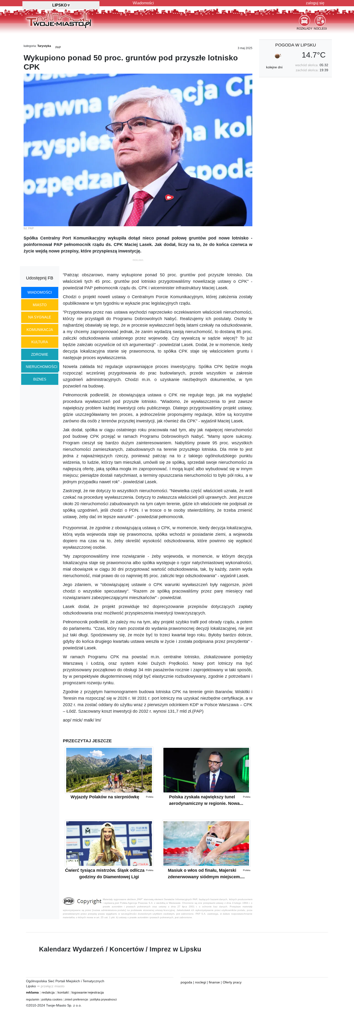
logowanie (79, 992)
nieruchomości (41, 367)
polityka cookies (51, 999)
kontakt (63, 992)
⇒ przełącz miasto (51, 986)
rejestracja (96, 992)
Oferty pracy (232, 982)
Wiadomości (143, 3)
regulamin (32, 999)
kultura (39, 342)
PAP (58, 47)
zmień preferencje (76, 999)
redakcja (48, 992)
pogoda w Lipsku (295, 45)
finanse (214, 982)
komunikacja (39, 330)
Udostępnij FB (39, 278)
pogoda (186, 982)
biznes (39, 379)
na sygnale (39, 317)
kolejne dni (274, 67)
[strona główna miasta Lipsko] (58, 19)
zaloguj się (315, 3)
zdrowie (39, 354)
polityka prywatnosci (103, 999)
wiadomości (39, 292)
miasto (40, 305)
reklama (32, 992)
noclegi (200, 982)
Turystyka (44, 46)
